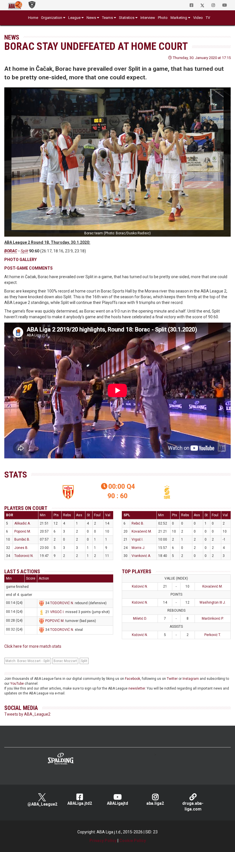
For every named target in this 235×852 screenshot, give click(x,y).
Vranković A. (141, 556)
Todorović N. (24, 556)
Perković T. (212, 635)
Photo (163, 17)
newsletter (136, 688)
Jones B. (21, 548)
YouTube (17, 684)
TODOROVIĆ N (61, 603)
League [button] (74, 17)
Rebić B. (138, 523)
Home (33, 17)
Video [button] (198, 17)
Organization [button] (51, 17)
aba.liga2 (155, 803)
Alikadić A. (22, 523)
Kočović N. (140, 586)
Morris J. (138, 548)
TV (208, 17)
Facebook (132, 679)
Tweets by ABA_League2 (27, 714)
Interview (147, 17)
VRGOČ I (57, 612)
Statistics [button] (126, 17)
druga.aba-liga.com (192, 806)
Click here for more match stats (32, 646)
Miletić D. (140, 619)
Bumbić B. (22, 539)
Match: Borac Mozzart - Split (27, 661)
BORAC (10, 251)
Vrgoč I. (137, 539)
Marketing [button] (179, 17)
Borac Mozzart (65, 661)
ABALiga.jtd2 (79, 803)
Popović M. (22, 531)
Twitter (172, 679)
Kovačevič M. (142, 531)
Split (24, 251)
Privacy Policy (103, 840)
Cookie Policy (132, 840)
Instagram (191, 679)
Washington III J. (212, 602)
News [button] (91, 17)
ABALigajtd (117, 803)
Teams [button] (107, 17)
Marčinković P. (213, 619)
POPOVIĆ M (54, 621)
